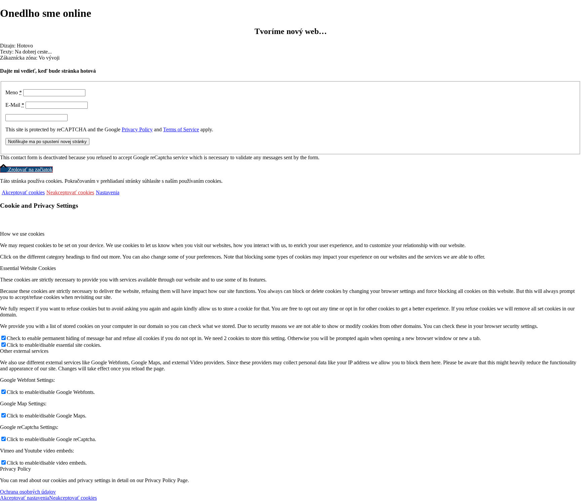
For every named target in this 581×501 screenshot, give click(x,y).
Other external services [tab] (24, 351)
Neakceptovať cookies (70, 192)
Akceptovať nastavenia (24, 498)
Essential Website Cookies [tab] (28, 268)
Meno (13, 92)
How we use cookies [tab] (22, 234)
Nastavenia (107, 192)
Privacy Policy (137, 129)
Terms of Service (181, 129)
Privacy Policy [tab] (15, 469)
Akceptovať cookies (23, 192)
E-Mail (14, 105)
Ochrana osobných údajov (28, 492)
